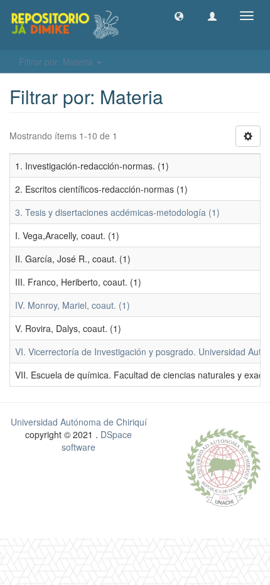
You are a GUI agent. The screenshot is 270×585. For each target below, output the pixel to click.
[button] (179, 15)
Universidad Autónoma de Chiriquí (79, 422)
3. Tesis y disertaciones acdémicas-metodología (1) (117, 212)
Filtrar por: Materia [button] (57, 61)
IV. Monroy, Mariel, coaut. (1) (72, 305)
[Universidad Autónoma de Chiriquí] (223, 465)
